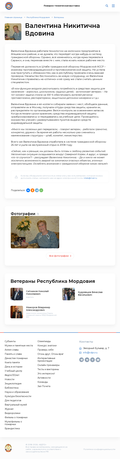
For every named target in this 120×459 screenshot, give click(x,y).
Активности (44, 377)
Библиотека (11, 387)
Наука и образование (17, 392)
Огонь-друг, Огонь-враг (51, 354)
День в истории (13, 366)
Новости (9, 379)
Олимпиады (44, 341)
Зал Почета (44, 386)
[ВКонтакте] (28, 190)
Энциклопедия (13, 383)
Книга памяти (12, 362)
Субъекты (10, 341)
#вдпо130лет (12, 375)
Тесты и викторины (48, 369)
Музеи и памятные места (19, 345)
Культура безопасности (18, 396)
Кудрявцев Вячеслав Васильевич (90, 293)
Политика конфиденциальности (99, 449)
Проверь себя (45, 349)
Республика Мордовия (38, 17)
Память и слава (13, 354)
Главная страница (13, 17)
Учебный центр (13, 370)
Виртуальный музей (16, 404)
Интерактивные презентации (46, 359)
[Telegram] (37, 190)
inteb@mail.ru (90, 178)
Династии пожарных (16, 358)
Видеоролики (12, 413)
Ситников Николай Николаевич (37, 292)
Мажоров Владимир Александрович (38, 308)
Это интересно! (46, 373)
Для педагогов (13, 400)
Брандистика (12, 428)
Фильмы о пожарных (16, 417)
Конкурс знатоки (47, 345)
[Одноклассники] (32, 190)
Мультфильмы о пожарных (13, 423)
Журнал (9, 409)
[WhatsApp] (41, 190)
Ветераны (59, 17)
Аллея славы (12, 349)
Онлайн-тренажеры (49, 365)
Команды (43, 382)
